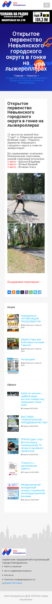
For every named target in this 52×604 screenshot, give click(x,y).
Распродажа (28, 359)
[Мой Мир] (18, 292)
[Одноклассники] (13, 292)
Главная (18, 76)
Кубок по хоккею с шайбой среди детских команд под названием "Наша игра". (32, 399)
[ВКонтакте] (9, 292)
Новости (32, 76)
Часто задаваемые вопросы (17, 570)
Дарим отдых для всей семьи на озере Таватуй (32, 342)
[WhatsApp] (31, 292)
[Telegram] (39, 292)
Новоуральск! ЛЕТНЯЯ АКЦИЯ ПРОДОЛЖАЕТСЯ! (31, 318)
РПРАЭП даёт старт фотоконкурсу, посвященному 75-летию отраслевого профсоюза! (32, 445)
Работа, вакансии (12, 566)
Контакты (9, 575)
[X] (22, 292)
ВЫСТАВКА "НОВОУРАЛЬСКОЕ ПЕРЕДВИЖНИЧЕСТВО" (34, 419)
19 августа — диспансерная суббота (29, 465)
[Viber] (26, 292)
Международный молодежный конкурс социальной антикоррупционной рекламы (33, 490)
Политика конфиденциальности (19, 579)
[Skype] (35, 292)
